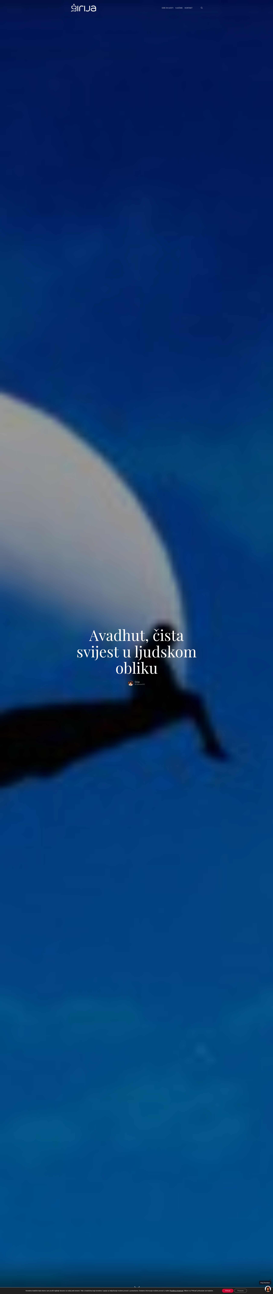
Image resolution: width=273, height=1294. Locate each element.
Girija (137, 682)
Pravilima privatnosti (176, 1291)
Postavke (240, 1291)
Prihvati (227, 1291)
